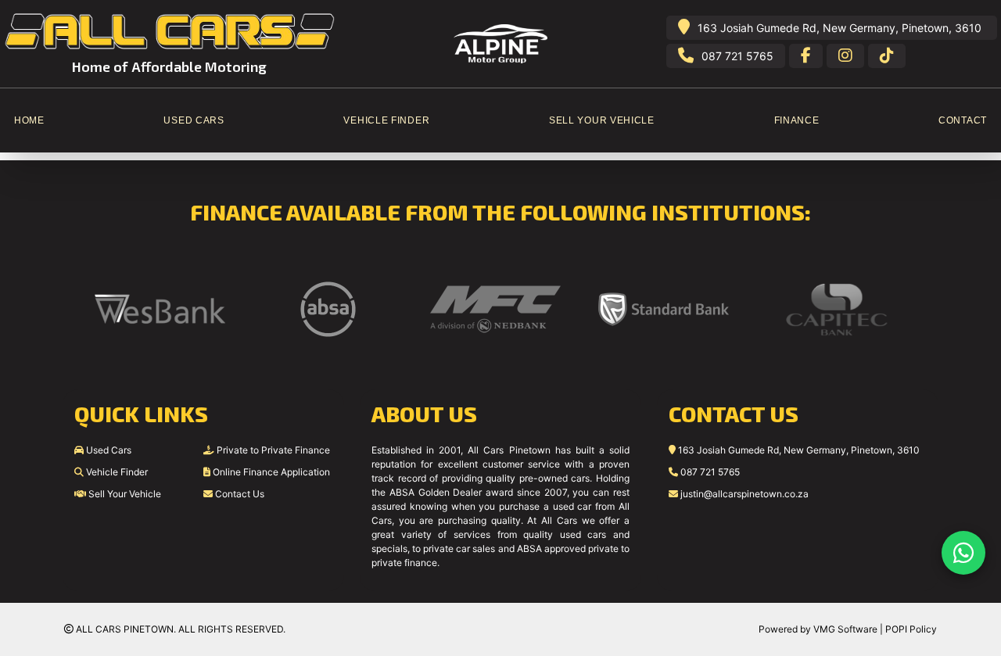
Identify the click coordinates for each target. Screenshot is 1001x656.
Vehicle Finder (116, 472)
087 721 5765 (737, 56)
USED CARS (193, 120)
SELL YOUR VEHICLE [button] (602, 120)
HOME (29, 120)
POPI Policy (911, 629)
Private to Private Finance (272, 450)
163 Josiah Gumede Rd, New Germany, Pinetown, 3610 (839, 27)
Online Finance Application (270, 472)
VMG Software (845, 629)
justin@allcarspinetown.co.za (743, 494)
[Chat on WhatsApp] (963, 553)
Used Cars (107, 450)
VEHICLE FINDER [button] (386, 120)
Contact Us (238, 494)
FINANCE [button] (797, 120)
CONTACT (962, 120)
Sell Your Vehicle (123, 494)
